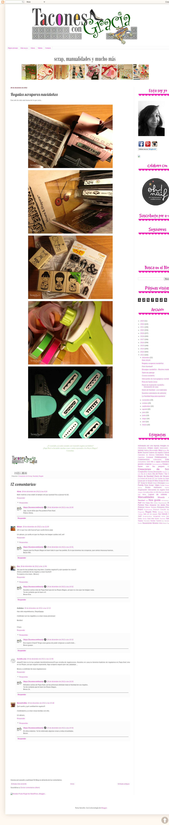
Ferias (162, 485)
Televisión (147, 521)
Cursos (150, 472)
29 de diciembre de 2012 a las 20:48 (41, 703)
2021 (142, 327)
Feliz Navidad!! (147, 366)
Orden (156, 503)
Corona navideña (148, 376)
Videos (33, 48)
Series (144, 518)
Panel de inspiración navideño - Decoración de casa (153, 386)
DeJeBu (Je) (21, 659)
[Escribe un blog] (18, 473)
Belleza (146, 450)
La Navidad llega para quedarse (153, 396)
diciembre (146, 358)
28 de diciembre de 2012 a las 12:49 (40, 659)
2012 (142, 355)
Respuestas (23, 503)
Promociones (148, 509)
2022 (142, 324)
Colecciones (157, 459)
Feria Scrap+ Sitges (151, 485)
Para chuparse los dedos (155, 505)
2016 (142, 342)
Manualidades (146, 497)
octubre (145, 403)
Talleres (40, 48)
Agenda (156, 446)
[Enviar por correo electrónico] (15, 473)
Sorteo (157, 518)
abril (144, 422)
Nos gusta (155, 500)
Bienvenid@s (153, 450)
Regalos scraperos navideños (152, 363)
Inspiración (142, 490)
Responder (21, 498)
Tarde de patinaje (148, 373)
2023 (142, 321)
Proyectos (141, 512)
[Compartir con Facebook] (23, 473)
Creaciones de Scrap (25, 476)
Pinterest (141, 507)
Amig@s (163, 446)
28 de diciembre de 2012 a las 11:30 (36, 527)
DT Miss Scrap (157, 481)
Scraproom (156, 516)
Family (141, 485)
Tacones (162, 518)
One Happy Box (147, 503)
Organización (162, 503)
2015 (142, 346)
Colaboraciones (143, 459)
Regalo (41, 476)
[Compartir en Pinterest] (25, 473)
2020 (142, 330)
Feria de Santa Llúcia (149, 382)
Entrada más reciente (19, 784)
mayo (144, 419)
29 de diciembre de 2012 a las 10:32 (60, 587)
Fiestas (147, 487)
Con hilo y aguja (153, 462)
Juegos (140, 492)
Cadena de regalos (156, 453)
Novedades (164, 500)
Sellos (163, 516)
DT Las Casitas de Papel (160, 478)
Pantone (141, 505)
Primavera (161, 507)
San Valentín (163, 514)
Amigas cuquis (153, 448)
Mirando (161, 497)
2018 (142, 336)
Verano (155, 523)
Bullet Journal (143, 453)
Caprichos (141, 457)
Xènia (19, 491)
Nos (147, 500)
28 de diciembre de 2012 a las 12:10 (37, 608)
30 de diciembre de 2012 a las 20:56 (60, 728)
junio (144, 415)
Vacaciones (147, 523)
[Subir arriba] (164, 820)
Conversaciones (157, 464)
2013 (142, 352)
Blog (160, 450)
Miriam (19, 527)
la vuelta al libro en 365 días (152, 492)
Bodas (164, 450)
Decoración (158, 472)
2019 (142, 333)
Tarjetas (140, 521)
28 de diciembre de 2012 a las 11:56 (34, 566)
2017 (142, 339)
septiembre (146, 406)
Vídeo (161, 523)
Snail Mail (150, 518)
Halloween (158, 487)
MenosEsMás (22, 703)
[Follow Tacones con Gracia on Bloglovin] (147, 150)
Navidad (35, 476)
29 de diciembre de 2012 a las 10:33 (60, 681)
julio (144, 412)
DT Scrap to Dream (145, 483)
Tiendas (152, 521)
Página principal (13, 48)
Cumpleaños (142, 472)
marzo (144, 425)
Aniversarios (164, 448)
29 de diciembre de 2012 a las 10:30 (60, 507)
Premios (153, 507)
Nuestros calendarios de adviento (154, 393)
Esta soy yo (24, 48)
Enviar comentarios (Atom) (30, 788)
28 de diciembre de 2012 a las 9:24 (34, 491)
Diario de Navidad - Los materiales (154, 390)
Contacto (48, 48)
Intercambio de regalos (156, 490)
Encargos (161, 483)
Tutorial (158, 521)
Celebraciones (161, 457)
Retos (155, 512)
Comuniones (142, 462)
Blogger (104, 808)
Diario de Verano (161, 476)
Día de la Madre (146, 474)
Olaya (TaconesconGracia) (33, 507)
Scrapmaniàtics (147, 516)
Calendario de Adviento (146, 455)
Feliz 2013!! (146, 360)
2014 (142, 349)
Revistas (160, 512)
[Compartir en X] (20, 473)
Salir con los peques (150, 514)
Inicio (72, 784)
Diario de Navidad (145, 476)
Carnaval (149, 457)
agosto (144, 409)
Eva (18, 566)
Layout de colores (157, 494)
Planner (147, 507)
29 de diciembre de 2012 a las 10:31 (60, 547)
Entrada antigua (123, 784)
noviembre (146, 400)
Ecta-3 (155, 483)
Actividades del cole (145, 446)
